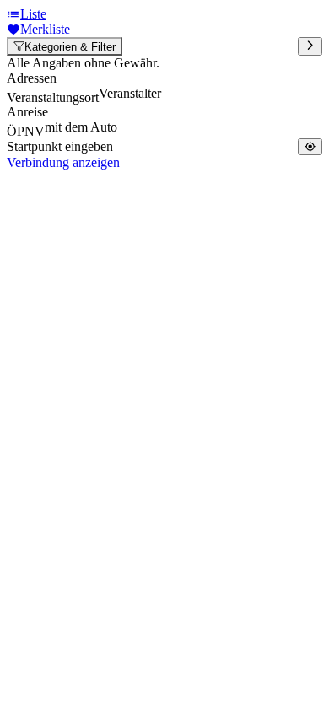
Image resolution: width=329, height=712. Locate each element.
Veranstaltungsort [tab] (53, 97)
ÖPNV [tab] (26, 131)
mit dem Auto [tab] (81, 127)
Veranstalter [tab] (130, 93)
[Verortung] (310, 146)
